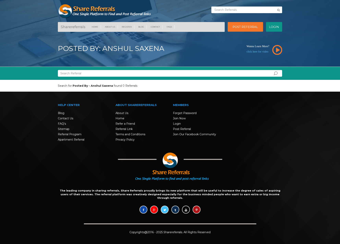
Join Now (179, 118)
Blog (141, 27)
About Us (110, 27)
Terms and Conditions (130, 134)
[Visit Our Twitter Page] (165, 210)
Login (177, 123)
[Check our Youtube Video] (186, 210)
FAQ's (62, 123)
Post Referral (182, 129)
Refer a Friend (125, 123)
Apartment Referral (71, 139)
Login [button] (274, 27)
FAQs (169, 27)
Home (95, 27)
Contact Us (65, 118)
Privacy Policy (125, 139)
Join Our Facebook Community (194, 134)
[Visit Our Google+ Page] (154, 210)
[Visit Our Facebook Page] (143, 210)
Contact (155, 27)
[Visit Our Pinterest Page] (196, 210)
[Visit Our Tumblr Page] (175, 210)
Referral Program (69, 134)
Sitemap (63, 129)
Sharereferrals (73, 27)
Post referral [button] (245, 27)
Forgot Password (185, 113)
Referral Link (124, 129)
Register (127, 27)
